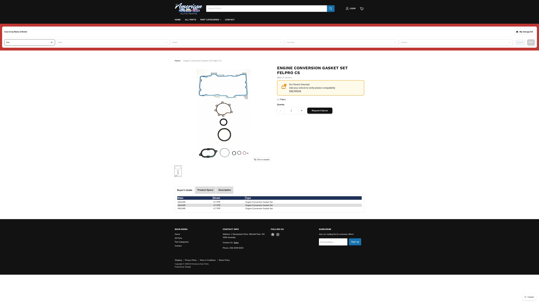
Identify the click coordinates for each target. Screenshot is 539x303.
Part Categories (210, 20)
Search (520, 42)
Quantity (280, 105)
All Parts (190, 20)
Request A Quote (320, 110)
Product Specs (205, 190)
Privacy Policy (191, 260)
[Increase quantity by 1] (301, 110)
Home (178, 20)
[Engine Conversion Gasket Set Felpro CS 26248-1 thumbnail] (177, 171)
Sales (236, 242)
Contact (230, 20)
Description (225, 190)
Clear (531, 42)
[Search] (330, 8)
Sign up (355, 241)
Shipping (178, 260)
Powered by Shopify (183, 267)
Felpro (283, 99)
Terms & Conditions (208, 260)
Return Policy (224, 260)
